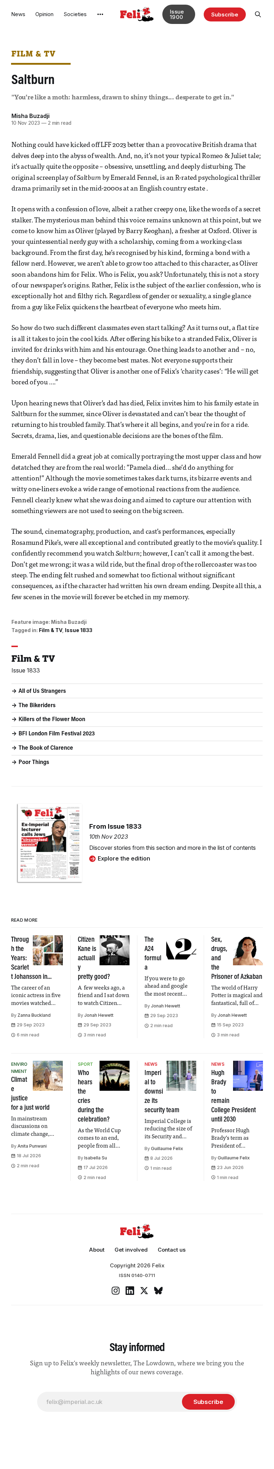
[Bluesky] (158, 1290)
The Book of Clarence (46, 748)
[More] (100, 14)
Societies (75, 14)
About (97, 1249)
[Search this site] (258, 14)
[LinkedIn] (130, 1290)
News (18, 14)
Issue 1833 (78, 630)
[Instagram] (115, 1290)
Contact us (172, 1249)
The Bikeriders (37, 706)
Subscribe (224, 14)
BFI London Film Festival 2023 (57, 734)
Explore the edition (124, 858)
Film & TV (33, 53)
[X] (144, 1290)
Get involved (131, 1249)
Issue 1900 (177, 14)
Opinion (44, 14)
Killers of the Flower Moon (52, 720)
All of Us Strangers (42, 691)
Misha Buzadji (30, 115)
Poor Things (34, 762)
